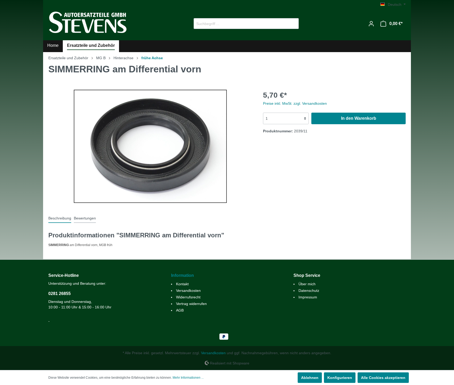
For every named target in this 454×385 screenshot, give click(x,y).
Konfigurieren (339, 378)
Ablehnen (309, 378)
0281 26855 (59, 293)
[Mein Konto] (371, 24)
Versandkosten (188, 290)
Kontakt (182, 284)
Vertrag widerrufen (191, 304)
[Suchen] (292, 23)
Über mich (307, 284)
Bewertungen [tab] (85, 218)
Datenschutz (308, 290)
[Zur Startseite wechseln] (87, 22)
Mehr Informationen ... (188, 377)
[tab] (59, 218)
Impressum (307, 297)
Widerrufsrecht (188, 297)
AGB (180, 310)
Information (182, 275)
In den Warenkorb (358, 118)
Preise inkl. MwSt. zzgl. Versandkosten (295, 103)
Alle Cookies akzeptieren (383, 378)
